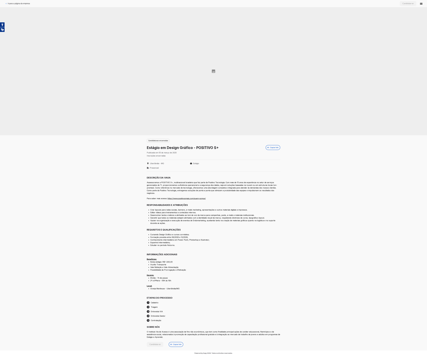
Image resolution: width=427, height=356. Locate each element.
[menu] (421, 3)
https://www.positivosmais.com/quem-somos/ (186, 198)
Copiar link (274, 147)
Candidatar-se (408, 3)
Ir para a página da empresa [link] (19, 3)
